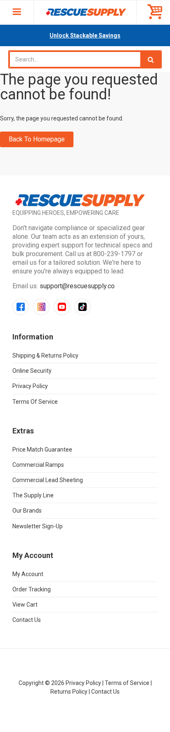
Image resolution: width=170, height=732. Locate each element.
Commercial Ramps (38, 464)
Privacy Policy (30, 386)
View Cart (25, 604)
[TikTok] (82, 307)
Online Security (32, 370)
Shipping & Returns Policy (45, 355)
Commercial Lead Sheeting (47, 480)
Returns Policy (68, 691)
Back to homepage (37, 139)
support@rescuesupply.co (77, 286)
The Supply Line (33, 495)
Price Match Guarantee (42, 449)
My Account (27, 574)
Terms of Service (35, 401)
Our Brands (27, 510)
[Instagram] (41, 307)
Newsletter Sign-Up (37, 526)
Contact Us (26, 620)
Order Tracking (31, 589)
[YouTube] (62, 307)
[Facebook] (20, 307)
